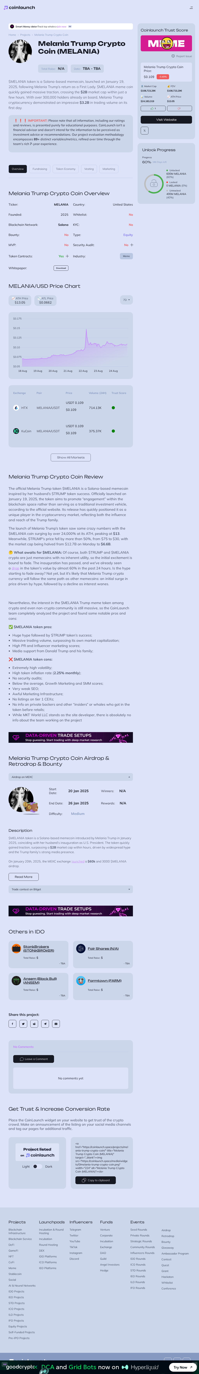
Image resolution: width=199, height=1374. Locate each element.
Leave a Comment (36, 1059)
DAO (103, 1253)
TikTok (73, 1247)
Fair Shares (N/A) (103, 949)
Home (12, 35)
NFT (11, 1256)
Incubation (45, 1239)
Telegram (75, 1229)
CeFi (11, 1262)
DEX (41, 1250)
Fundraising (40, 169)
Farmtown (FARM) (104, 981)
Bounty (165, 1242)
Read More (23, 876)
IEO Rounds (137, 1276)
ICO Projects (16, 1309)
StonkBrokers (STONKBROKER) (38, 948)
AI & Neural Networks (22, 1285)
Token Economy (65, 169)
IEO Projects (16, 1297)
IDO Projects (16, 1291)
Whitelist (167, 1282)
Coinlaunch (19, 8)
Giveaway (167, 1247)
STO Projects (17, 1303)
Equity (128, 235)
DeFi (11, 1245)
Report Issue (184, 56)
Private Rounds (139, 1235)
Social (12, 1279)
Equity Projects (18, 1326)
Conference (168, 1288)
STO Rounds (138, 1270)
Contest (166, 1259)
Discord (74, 1259)
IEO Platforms (47, 1268)
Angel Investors (110, 1264)
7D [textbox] (125, 300)
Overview (18, 169)
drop (15, 568)
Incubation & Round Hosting (51, 1231)
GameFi (13, 1250)
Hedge (104, 1270)
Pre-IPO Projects (19, 1338)
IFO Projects (16, 1320)
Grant (164, 1271)
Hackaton (167, 1277)
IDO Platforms (48, 1256)
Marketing (109, 169)
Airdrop (166, 1230)
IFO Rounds (137, 1288)
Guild (103, 1259)
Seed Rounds (138, 1229)
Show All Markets (71, 457)
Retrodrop (167, 1236)
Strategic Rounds (141, 1241)
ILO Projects (16, 1314)
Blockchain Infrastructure (17, 1231)
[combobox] (126, 300)
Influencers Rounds (142, 1253)
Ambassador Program (175, 1253)
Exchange (106, 1247)
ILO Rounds (137, 1282)
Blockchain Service (20, 1239)
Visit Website (166, 119)
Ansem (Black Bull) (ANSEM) (40, 981)
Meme (126, 256)
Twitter (74, 1235)
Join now (61, 26)
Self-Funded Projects (22, 1332)
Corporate (106, 1235)
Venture (105, 1229)
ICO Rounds (138, 1264)
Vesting (89, 169)
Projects (25, 35)
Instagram (76, 1253)
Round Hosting (48, 1245)
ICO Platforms (48, 1262)
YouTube (75, 1241)
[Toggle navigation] (191, 8)
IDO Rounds (138, 1259)
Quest (165, 1265)
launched (78, 861)
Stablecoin (15, 1274)
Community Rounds (142, 1247)
